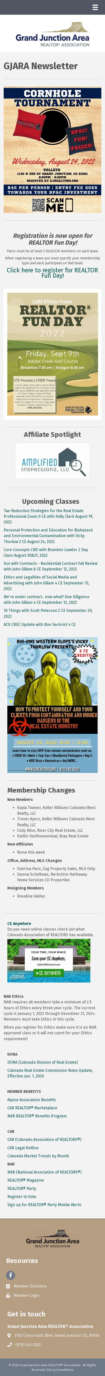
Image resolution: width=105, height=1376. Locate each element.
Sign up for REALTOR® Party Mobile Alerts (44, 1204)
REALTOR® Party (21, 1188)
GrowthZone (65, 1370)
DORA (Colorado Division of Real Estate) (42, 1062)
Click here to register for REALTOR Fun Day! (52, 273)
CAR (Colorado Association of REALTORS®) (44, 1139)
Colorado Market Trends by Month (38, 1156)
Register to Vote (21, 1196)
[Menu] (95, 7)
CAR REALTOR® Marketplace (32, 1108)
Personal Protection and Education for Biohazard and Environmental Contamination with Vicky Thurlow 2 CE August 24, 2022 (48, 536)
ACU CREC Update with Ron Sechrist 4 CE (40, 624)
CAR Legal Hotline (23, 1148)
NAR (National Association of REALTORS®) (44, 1172)
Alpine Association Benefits (31, 1100)
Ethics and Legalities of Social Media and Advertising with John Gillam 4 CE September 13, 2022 (46, 583)
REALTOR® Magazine (25, 1180)
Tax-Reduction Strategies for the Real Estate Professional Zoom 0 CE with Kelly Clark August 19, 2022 (48, 516)
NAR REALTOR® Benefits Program (37, 1116)
